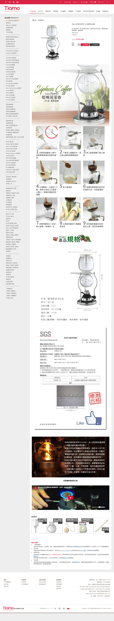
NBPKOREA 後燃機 (11, 158)
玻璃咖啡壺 (9, 258)
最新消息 (48, 11)
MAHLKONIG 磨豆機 (11, 148)
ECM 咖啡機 (9, 81)
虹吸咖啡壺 (9, 204)
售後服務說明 (42, 584)
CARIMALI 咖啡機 (10, 71)
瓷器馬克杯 (9, 272)
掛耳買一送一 (9, 183)
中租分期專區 (9, 32)
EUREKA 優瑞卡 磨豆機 (12, 144)
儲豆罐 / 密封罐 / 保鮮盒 (12, 246)
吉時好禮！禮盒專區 (11, 176)
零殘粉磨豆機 (9, 123)
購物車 (75, 2)
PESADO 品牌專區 (11, 162)
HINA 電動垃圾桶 (10, 172)
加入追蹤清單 (95, 44)
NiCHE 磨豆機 (9, 141)
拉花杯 (7, 221)
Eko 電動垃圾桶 (10, 167)
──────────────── (13, 55)
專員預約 (55, 11)
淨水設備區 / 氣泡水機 (11, 116)
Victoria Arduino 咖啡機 (12, 83)
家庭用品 (8, 279)
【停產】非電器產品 (11, 293)
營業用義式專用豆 (10, 46)
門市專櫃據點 (7, 582)
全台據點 (63, 11)
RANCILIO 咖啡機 (10, 97)
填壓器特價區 (9, 237)
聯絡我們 (91, 2)
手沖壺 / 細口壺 (10, 216)
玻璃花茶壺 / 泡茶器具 (11, 263)
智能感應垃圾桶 (10, 284)
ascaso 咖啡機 (9, 90)
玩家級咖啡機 (9, 106)
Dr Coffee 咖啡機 (10, 99)
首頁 (35, 20)
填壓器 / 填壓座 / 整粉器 (12, 235)
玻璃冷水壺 (9, 260)
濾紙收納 (8, 190)
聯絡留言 (80, 546)
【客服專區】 (9, 288)
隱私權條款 (59, 584)
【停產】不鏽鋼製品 (11, 295)
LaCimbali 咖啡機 (10, 64)
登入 (60, 2)
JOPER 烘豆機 (10, 155)
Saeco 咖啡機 (9, 76)
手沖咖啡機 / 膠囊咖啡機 (12, 132)
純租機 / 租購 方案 (10, 41)
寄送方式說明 (42, 582)
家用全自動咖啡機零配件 (12, 113)
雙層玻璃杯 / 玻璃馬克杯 (12, 267)
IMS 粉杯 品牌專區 (11, 165)
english (102, 2)
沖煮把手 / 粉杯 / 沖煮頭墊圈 (13, 239)
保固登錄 (33, 11)
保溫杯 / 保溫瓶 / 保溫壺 (12, 265)
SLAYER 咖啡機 (10, 85)
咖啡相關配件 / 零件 (11, 249)
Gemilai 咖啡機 (10, 74)
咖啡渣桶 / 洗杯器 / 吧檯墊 (12, 242)
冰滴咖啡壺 (9, 200)
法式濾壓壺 (9, 202)
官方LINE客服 (82, 550)
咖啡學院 (8, 23)
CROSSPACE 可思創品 (12, 51)
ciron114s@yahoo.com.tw (65, 550)
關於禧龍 (83, 2)
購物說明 (72, 546)
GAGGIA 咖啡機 (10, 95)
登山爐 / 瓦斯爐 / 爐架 (11, 209)
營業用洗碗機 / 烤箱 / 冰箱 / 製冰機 (15, 137)
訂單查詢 (78, 11)
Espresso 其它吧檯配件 (12, 228)
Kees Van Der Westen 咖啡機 (13, 88)
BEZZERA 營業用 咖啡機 (12, 60)
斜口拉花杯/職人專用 (11, 223)
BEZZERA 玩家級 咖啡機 (12, 62)
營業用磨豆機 (9, 120)
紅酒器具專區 (9, 281)
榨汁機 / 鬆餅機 (10, 277)
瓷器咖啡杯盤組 (10, 270)
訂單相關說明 (24, 584)
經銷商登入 (106, 11)
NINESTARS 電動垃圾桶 (12, 169)
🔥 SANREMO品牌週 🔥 (12, 20)
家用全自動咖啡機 (10, 111)
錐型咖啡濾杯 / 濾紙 (11, 188)
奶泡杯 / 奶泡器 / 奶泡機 (12, 225)
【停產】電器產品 (10, 291)
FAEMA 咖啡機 (10, 69)
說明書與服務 (9, 27)
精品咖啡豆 (9, 179)
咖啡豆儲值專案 (10, 39)
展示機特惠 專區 (10, 44)
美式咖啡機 (9, 134)
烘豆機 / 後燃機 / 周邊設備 (12, 130)
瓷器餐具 (8, 274)
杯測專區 (8, 251)
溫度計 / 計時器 (10, 230)
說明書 (98, 11)
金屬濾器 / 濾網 (10, 197)
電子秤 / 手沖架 (10, 214)
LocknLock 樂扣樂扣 (11, 53)
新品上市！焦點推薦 (11, 25)
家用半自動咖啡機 (10, 109)
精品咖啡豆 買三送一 (11, 181)
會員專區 (66, 2)
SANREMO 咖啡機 (11, 57)
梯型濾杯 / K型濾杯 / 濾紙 (12, 193)
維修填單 (40, 11)
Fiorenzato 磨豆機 (10, 151)
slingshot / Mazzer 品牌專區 (13, 153)
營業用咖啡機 (9, 104)
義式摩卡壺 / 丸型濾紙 (11, 207)
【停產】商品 (9, 298)
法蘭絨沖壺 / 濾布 (10, 195)
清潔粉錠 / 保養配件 (11, 244)
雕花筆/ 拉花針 (10, 232)
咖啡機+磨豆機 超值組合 (12, 37)
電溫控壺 (8, 218)
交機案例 (70, 11)
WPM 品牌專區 (10, 92)
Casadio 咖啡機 (10, 67)
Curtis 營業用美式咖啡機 (12, 160)
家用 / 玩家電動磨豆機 (11, 125)
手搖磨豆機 (9, 127)
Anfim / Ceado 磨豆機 (11, 146)
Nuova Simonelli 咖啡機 (12, 78)
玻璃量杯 (8, 256)
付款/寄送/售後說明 (88, 11)
